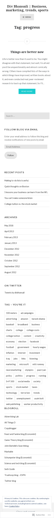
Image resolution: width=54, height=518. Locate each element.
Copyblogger (10, 428)
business (36, 324)
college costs (33, 330)
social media (24, 381)
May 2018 (8, 225)
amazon (24, 318)
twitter (9, 398)
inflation (10, 352)
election (22, 341)
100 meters (11, 313)
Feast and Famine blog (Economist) (20, 434)
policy (9, 375)
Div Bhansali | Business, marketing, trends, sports (27, 8)
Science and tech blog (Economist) (20, 463)
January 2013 (10, 243)
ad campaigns (27, 313)
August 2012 (10, 272)
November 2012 (11, 255)
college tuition (13, 336)
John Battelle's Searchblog (16, 446)
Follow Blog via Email (21, 129)
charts (9, 330)
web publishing (13, 404)
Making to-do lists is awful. (16, 180)
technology (11, 392)
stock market (22, 387)
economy (10, 341)
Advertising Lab (11, 416)
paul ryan (41, 370)
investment (34, 352)
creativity (39, 336)
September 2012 (12, 266)
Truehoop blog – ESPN (14, 475)
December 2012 (11, 249)
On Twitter (12, 285)
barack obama (38, 318)
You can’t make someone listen (18, 198)
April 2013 (9, 231)
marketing (11, 364)
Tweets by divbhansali (14, 292)
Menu (28, 17)
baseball (10, 324)
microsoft (24, 364)
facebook (34, 341)
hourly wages (39, 347)
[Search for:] (27, 116)
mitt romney (38, 364)
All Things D (10, 422)
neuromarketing (13, 370)
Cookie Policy (14, 506)
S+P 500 (10, 381)
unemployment (24, 398)
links (23, 358)
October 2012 (11, 260)
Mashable (8, 451)
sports (9, 387)
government (23, 347)
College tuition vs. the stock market (20, 204)
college (19, 330)
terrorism (25, 392)
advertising (11, 318)
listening (33, 358)
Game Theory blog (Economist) (18, 440)
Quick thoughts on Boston (16, 186)
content (27, 336)
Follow (11, 155)
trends (37, 392)
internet (22, 352)
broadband (23, 324)
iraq (8, 358)
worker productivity (33, 404)
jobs (16, 358)
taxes (34, 387)
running (42, 375)
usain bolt (39, 398)
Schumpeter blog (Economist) (18, 457)
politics (19, 375)
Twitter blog (10, 481)
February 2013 (11, 237)
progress (30, 375)
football (10, 347)
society (36, 381)
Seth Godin (9, 469)
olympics (29, 370)
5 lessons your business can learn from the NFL (26, 192)
